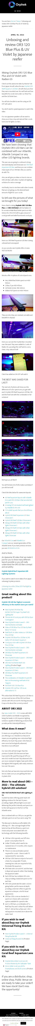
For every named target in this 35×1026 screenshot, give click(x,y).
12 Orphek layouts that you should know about (18, 511)
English (7, 1025)
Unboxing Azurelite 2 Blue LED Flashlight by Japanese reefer (16, 587)
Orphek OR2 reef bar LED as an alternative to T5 (15, 689)
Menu (19, 11)
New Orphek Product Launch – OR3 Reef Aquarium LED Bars (19, 659)
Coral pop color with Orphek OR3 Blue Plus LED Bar (18, 644)
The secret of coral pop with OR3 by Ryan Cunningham (19, 618)
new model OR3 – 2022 (12, 713)
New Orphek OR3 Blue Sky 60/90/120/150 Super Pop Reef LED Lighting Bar (17, 612)
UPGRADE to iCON (13, 548)
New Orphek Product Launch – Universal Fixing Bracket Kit (18, 935)
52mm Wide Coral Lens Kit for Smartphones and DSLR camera (16, 967)
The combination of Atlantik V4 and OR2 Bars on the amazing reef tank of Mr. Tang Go (18, 680)
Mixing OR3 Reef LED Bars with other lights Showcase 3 (17, 524)
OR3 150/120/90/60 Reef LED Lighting (15, 664)
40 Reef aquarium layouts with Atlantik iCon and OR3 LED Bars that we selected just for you (18, 500)
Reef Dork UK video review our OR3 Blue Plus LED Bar (18, 633)
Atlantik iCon (9, 540)
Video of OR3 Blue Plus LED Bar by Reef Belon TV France (18, 628)
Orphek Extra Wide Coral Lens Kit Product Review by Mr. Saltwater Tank (18, 962)
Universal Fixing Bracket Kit (14, 938)
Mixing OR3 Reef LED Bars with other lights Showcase (17, 534)
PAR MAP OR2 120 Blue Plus (14, 685)
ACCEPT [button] (23, 1023)
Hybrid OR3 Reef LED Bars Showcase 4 (18, 520)
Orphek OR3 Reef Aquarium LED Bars (17, 87)
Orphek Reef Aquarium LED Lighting (17, 4)
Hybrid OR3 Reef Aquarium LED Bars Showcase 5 (17, 516)
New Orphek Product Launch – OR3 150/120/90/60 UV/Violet (17, 623)
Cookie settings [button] (14, 1023)
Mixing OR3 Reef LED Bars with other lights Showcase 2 (17, 529)
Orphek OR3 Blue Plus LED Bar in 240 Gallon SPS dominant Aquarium (17, 638)
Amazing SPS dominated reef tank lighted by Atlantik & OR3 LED (19, 506)
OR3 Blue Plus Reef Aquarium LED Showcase (16, 654)
